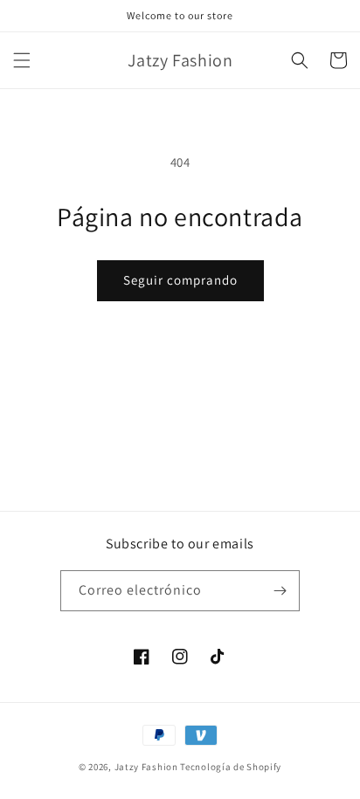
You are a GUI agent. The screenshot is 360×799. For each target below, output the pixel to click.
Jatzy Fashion (146, 767)
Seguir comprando (180, 280)
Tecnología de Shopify (230, 767)
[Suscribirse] (279, 590)
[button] (22, 60)
